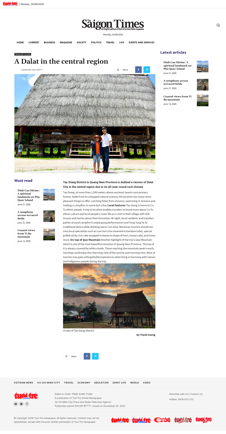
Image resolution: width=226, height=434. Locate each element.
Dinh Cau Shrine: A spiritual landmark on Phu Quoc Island (29, 195)
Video (147, 382)
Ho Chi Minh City (48, 382)
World (134, 382)
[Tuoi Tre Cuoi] (162, 420)
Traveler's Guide (22, 54)
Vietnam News (23, 382)
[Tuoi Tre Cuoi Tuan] (183, 420)
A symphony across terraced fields (28, 215)
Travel (69, 382)
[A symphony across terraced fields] (49, 216)
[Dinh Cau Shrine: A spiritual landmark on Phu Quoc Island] (49, 194)
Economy (84, 382)
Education (101, 382)
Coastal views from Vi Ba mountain (26, 234)
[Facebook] (138, 69)
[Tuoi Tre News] (26, 395)
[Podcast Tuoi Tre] (203, 420)
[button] (218, 25)
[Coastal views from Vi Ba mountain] (49, 234)
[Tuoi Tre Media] (141, 420)
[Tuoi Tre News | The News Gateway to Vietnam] (10, 3)
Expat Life (119, 382)
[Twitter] (146, 69)
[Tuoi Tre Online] (120, 420)
